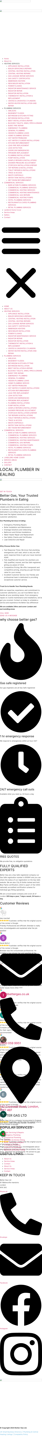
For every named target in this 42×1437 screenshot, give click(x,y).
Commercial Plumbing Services (22, 188)
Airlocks (12, 111)
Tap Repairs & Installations (20, 168)
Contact (7, 217)
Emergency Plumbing (17, 128)
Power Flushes (15, 86)
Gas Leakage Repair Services (21, 76)
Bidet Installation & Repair (20, 121)
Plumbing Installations (19, 155)
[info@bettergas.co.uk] (21, 990)
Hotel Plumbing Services (19, 200)
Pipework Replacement (18, 153)
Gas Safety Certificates (19, 78)
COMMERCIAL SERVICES (13, 183)
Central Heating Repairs (19, 73)
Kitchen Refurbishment (18, 143)
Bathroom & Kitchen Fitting (20, 116)
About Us (7, 61)
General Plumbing (16, 130)
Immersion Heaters (16, 81)
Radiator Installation (18, 93)
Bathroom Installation (18, 118)
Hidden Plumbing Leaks (18, 133)
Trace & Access (15, 173)
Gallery (6, 215)
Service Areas (9, 212)
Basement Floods (16, 113)
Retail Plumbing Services (19, 207)
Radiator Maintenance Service (22, 88)
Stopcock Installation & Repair (22, 165)
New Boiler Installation (19, 83)
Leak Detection (15, 148)
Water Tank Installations (20, 178)
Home (6, 59)
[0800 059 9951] (21, 1039)
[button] (21, 262)
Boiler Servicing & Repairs (20, 68)
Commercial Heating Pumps (20, 197)
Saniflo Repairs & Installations (22, 160)
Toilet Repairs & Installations (21, 170)
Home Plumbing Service (18, 135)
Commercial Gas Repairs (19, 195)
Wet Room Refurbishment (19, 180)
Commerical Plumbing (12, 1137)
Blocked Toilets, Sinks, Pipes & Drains (25, 123)
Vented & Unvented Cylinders (22, 101)
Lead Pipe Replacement (18, 145)
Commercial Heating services (21, 190)
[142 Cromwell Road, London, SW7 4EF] (21, 1103)
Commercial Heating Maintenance (23, 192)
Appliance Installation (18, 66)
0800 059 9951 (10, 1043)
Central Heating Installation (21, 71)
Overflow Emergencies (18, 150)
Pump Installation (16, 158)
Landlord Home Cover (12, 210)
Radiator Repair (15, 91)
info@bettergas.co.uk (14, 994)
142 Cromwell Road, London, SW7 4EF (19, 1108)
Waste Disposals (15, 175)
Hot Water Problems (17, 138)
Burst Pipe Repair (15, 126)
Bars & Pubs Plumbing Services (22, 185)
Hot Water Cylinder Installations (23, 140)
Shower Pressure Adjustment (22, 163)
